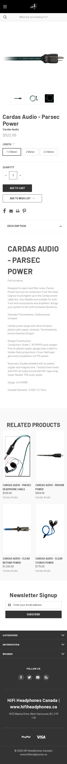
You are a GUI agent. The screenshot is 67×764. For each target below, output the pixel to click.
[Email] (11, 210)
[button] (33, 226)
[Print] (17, 210)
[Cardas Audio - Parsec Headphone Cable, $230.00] (17, 455)
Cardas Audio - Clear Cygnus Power (49, 560)
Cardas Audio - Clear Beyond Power (16, 560)
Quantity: (9, 167)
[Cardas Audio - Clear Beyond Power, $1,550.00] (17, 529)
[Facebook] (4, 210)
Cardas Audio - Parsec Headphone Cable (17, 487)
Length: (7, 144)
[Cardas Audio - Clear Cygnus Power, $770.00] (50, 529)
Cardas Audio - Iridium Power (49, 487)
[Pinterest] (24, 210)
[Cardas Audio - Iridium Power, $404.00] (50, 455)
